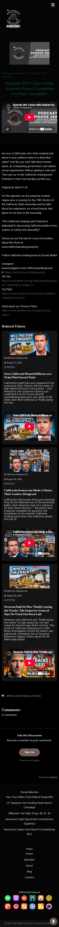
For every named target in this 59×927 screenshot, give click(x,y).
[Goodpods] (49, 900)
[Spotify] (8, 900)
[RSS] (41, 908)
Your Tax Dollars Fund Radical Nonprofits (29, 796)
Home (29, 853)
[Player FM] (16, 908)
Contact (29, 877)
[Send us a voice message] (53, 921)
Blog (29, 871)
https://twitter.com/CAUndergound (25, 272)
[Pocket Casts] (8, 908)
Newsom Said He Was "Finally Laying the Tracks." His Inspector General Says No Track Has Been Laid (28, 611)
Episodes (29, 859)
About (29, 865)
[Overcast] (41, 900)
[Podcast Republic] (33, 908)
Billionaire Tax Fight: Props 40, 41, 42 (29, 813)
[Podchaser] (49, 908)
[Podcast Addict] (24, 908)
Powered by (48, 777)
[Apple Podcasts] (16, 900)
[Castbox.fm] (24, 900)
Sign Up (29, 752)
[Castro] (33, 900)
